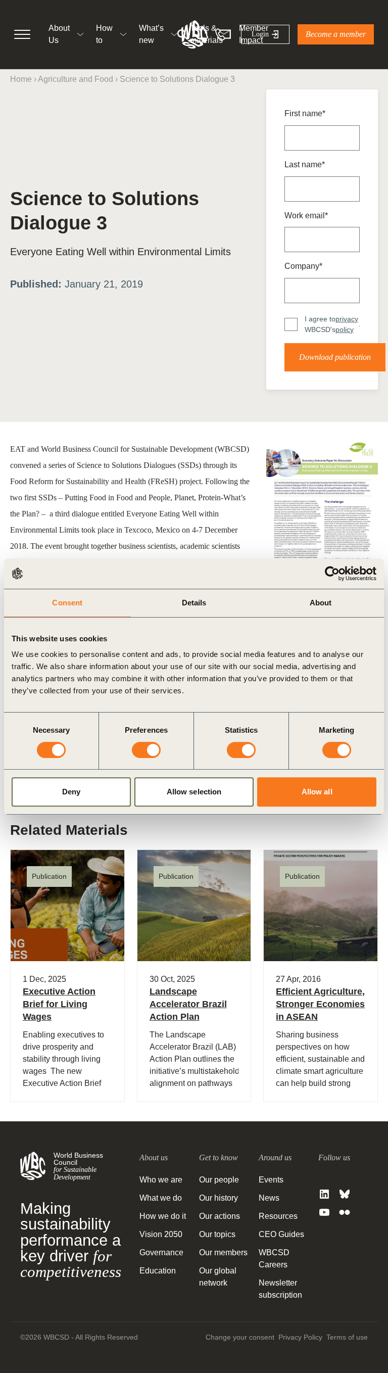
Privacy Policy (300, 1337)
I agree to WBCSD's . (332, 324)
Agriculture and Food (75, 79)
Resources (278, 1216)
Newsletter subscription (280, 1289)
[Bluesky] (344, 1194)
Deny (71, 791)
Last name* (304, 164)
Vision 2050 (160, 1234)
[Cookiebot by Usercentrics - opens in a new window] (332, 573)
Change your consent (240, 1337)
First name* (304, 113)
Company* (303, 266)
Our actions (219, 1216)
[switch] (146, 750)
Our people (219, 1179)
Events (271, 1179)
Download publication (335, 357)
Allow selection (194, 791)
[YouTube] (324, 1212)
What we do (160, 1198)
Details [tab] (194, 602)
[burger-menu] (22, 34)
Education (157, 1270)
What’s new (151, 34)
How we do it (162, 1216)
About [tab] (321, 602)
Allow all (317, 791)
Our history (218, 1198)
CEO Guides (281, 1234)
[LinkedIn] (324, 1194)
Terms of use (347, 1337)
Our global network (217, 1276)
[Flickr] (344, 1212)
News (269, 1198)
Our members (223, 1252)
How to (104, 34)
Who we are (160, 1179)
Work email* (306, 215)
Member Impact (253, 34)
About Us (59, 34)
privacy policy (346, 324)
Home (21, 79)
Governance (161, 1252)
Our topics (217, 1234)
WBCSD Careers (274, 1258)
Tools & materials (206, 34)
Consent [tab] (67, 602)
